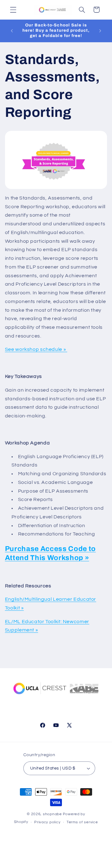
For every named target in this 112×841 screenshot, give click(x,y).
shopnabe (52, 814)
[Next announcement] (100, 31)
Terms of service (82, 822)
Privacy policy (47, 822)
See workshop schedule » (36, 349)
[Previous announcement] (12, 31)
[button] (13, 9)
